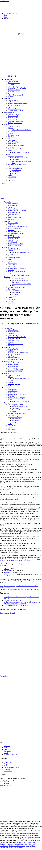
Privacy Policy (26, 842)
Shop (5, 15)
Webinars (11, 137)
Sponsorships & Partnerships (16, 145)
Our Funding (12, 177)
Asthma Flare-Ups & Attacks (17, 88)
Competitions (8, 771)
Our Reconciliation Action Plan (21, 161)
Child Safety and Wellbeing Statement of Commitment (20, 845)
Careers (10, 178)
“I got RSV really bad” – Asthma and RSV (17, 605)
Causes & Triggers (13, 86)
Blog (5, 749)
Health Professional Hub (11, 767)
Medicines (11, 102)
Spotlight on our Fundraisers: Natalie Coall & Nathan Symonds (19, 589)
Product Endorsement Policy (22, 844)
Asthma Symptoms (14, 83)
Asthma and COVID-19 (15, 121)
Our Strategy (16, 159)
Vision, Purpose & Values (20, 157)
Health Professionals (10, 13)
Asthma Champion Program (16, 149)
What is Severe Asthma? (15, 95)
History (14, 163)
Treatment (7, 98)
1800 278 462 (11, 76)
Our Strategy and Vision (15, 156)
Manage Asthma (9, 112)
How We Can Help (14, 126)
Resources (11, 97)
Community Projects (14, 135)
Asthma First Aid (13, 100)
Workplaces (11, 131)
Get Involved (8, 138)
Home (2, 323)
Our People (11, 166)
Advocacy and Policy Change (17, 164)
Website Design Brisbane (8, 847)
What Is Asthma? (13, 81)
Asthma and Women (14, 90)
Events (10, 150)
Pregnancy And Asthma (15, 123)
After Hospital (12, 119)
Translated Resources (10, 754)
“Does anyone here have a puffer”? (15, 604)
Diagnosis (11, 84)
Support (6, 124)
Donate (6, 753)
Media (14, 173)
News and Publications (15, 168)
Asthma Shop (4, 676)
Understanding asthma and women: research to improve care (22, 602)
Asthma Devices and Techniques (18, 103)
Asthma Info (8, 79)
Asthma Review (13, 117)
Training (10, 133)
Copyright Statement (32, 846)
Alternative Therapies (14, 109)
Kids (5, 17)
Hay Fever (11, 107)
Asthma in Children (14, 91)
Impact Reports (16, 170)
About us (7, 154)
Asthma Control (13, 116)
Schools (10, 128)
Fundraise (11, 147)
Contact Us (11, 180)
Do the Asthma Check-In (7, 613)
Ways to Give (12, 144)
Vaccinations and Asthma (15, 110)
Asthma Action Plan (14, 114)
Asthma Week (12, 140)
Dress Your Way (13, 142)
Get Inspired (15, 171)
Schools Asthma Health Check (21, 130)
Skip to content (4, 1)
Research (7, 18)
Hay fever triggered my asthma (13, 600)
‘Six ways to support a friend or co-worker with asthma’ (20, 559)
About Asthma (8, 762)
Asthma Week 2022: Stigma (20, 152)
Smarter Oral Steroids (14, 105)
